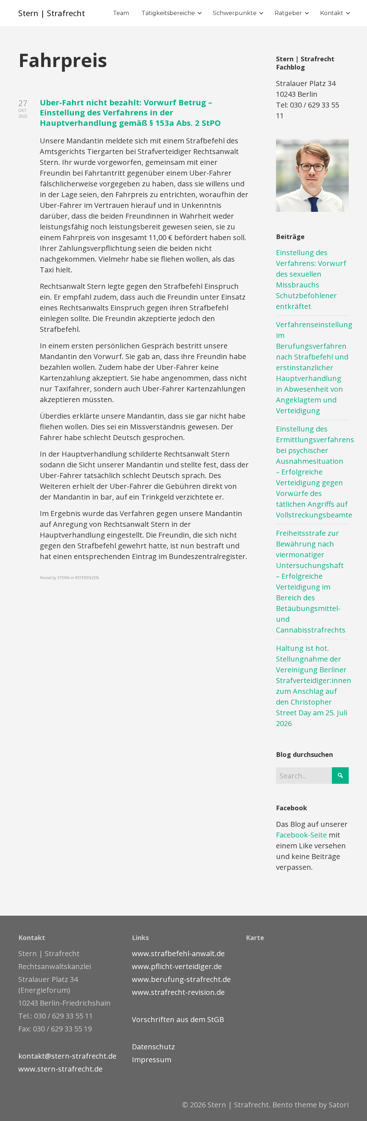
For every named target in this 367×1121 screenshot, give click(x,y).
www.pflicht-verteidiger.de (177, 966)
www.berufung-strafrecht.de (181, 979)
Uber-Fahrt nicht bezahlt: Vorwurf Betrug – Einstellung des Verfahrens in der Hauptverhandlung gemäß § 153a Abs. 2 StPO (130, 112)
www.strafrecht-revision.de (178, 992)
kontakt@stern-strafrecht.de (67, 1056)
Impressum (151, 1059)
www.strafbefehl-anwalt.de (178, 953)
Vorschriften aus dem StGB (178, 1019)
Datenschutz (153, 1046)
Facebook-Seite (301, 835)
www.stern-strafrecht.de (60, 1069)
